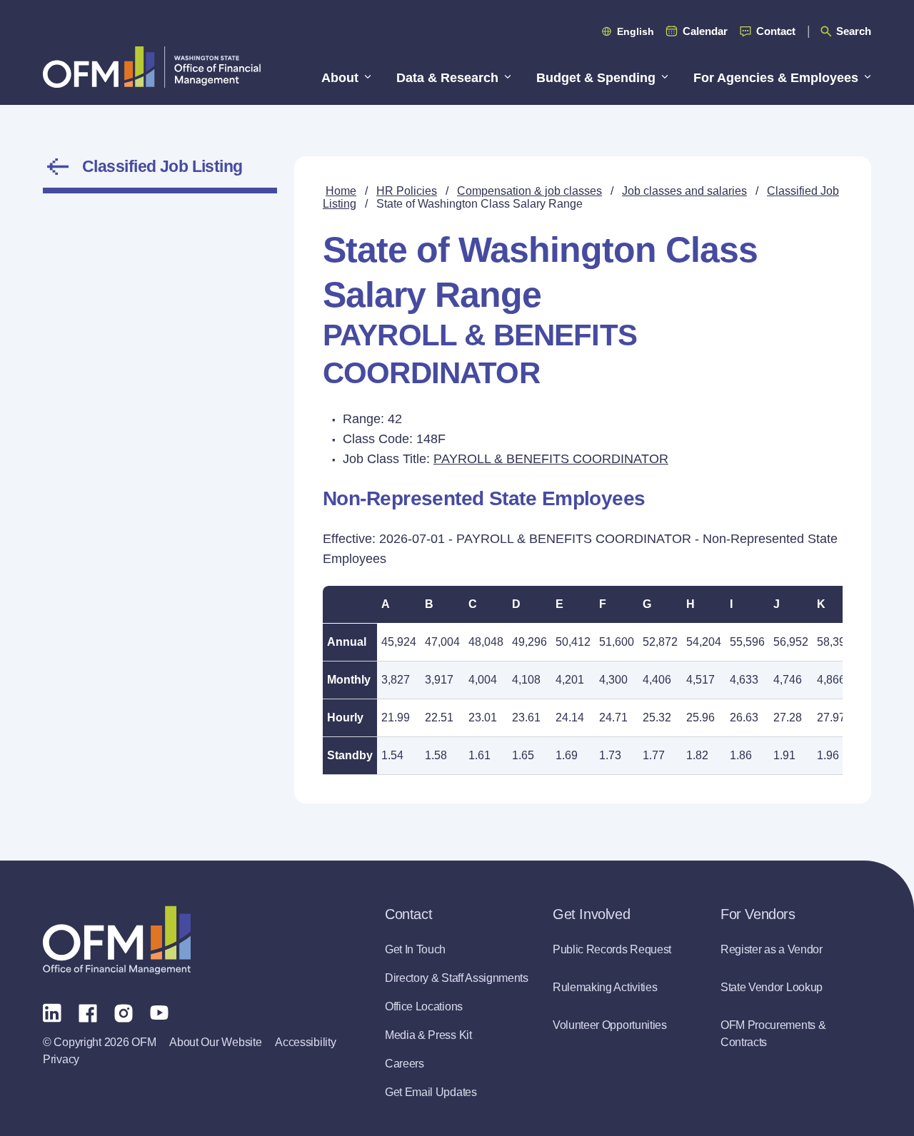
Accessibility (305, 1042)
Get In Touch (415, 949)
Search (853, 31)
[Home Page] (117, 940)
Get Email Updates (431, 1092)
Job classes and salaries (684, 191)
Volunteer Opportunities (610, 1025)
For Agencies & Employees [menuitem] (775, 78)
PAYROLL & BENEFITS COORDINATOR (550, 459)
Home (341, 191)
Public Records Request (612, 949)
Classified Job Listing (162, 166)
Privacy (61, 1059)
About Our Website (215, 1042)
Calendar (705, 31)
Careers (404, 1064)
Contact (775, 31)
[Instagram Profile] (123, 1012)
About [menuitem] (339, 78)
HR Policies (406, 191)
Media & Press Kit (428, 1035)
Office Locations (424, 1006)
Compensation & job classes (529, 191)
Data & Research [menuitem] (447, 78)
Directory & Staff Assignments (456, 978)
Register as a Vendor (771, 949)
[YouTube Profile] (159, 1012)
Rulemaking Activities (605, 987)
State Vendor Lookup (771, 987)
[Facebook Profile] (88, 1012)
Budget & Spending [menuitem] (596, 78)
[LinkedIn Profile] (52, 1012)
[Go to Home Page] (152, 67)
